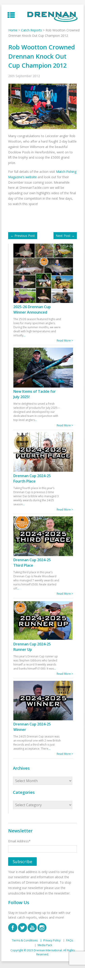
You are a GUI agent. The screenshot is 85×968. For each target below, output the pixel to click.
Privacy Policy (52, 940)
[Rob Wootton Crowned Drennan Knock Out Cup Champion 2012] (43, 106)
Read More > (65, 340)
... (24, 335)
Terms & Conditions (25, 940)
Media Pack (45, 945)
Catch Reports (31, 30)
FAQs (69, 940)
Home (12, 30)
